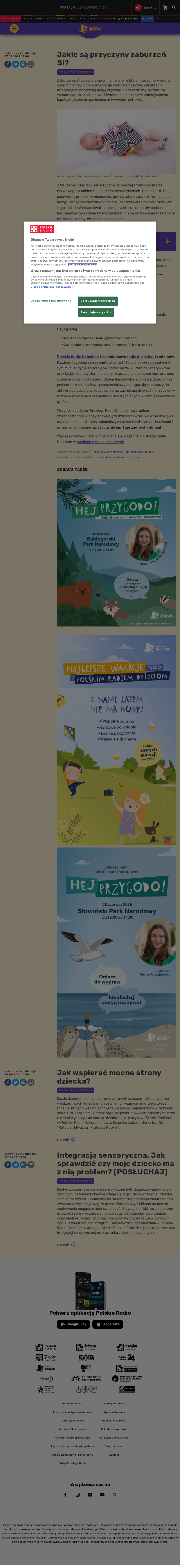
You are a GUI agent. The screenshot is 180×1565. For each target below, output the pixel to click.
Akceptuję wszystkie (96, 312)
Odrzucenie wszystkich (98, 300)
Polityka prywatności (82, 264)
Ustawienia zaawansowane (51, 300)
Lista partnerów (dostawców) (51, 287)
